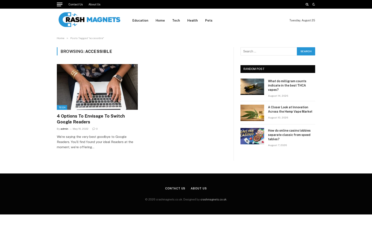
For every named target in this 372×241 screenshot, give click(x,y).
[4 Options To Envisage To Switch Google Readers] (97, 87)
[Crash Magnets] (89, 20)
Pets (208, 20)
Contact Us (75, 4)
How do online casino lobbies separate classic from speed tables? (289, 135)
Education (140, 20)
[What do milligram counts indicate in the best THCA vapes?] (252, 87)
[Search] (307, 4)
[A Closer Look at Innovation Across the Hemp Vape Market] (252, 113)
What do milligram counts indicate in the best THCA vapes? (287, 85)
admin (64, 128)
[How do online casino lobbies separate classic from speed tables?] (252, 136)
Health (192, 20)
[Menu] (59, 4)
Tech (176, 20)
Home (160, 20)
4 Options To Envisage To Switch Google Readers (91, 118)
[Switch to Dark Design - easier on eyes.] (313, 4)
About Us (94, 4)
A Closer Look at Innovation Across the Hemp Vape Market (290, 109)
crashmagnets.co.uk (213, 199)
